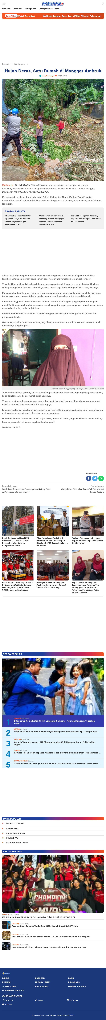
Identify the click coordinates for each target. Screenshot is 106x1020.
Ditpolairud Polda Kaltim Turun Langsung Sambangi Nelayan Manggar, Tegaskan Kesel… (54, 722)
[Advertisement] (53, 40)
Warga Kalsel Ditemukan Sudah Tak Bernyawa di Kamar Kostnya (82, 489)
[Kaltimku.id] (53, 3)
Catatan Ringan (20, 761)
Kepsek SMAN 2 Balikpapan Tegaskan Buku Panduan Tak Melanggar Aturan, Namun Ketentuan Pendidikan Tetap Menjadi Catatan (85, 587)
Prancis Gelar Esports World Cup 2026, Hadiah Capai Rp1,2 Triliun (45, 926)
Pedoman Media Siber (13, 990)
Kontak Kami (41, 986)
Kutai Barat (12, 828)
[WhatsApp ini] (101, 478)
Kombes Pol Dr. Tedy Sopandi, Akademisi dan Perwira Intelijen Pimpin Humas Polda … (57, 752)
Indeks (5, 978)
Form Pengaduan (77, 986)
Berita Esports (12, 851)
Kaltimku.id (7, 185)
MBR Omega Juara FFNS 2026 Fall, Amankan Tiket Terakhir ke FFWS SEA (38, 917)
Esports (5, 915)
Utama (17, 729)
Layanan (17, 718)
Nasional (18, 740)
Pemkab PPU (12, 838)
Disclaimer (74, 982)
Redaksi (6, 982)
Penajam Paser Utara (17, 842)
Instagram (74, 1000)
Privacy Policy (42, 982)
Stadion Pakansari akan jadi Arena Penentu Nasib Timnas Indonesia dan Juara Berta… (57, 763)
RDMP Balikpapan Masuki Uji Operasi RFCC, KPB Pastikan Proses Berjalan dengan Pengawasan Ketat (18, 220)
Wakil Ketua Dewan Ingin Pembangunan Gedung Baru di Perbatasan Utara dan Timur (26, 489)
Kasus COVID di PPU (15, 833)
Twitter (40, 1000)
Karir (71, 978)
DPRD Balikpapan (15, 823)
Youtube (8, 1004)
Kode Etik (40, 978)
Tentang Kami (9, 986)
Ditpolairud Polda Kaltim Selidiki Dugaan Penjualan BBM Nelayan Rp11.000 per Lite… (56, 731)
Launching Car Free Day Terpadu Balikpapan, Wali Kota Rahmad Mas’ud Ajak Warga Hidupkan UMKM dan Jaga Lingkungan (17, 586)
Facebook (9, 1000)
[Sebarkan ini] (88, 478)
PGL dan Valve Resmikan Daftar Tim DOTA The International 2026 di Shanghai (51, 936)
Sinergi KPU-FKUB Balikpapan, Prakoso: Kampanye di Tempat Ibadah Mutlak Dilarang (51, 585)
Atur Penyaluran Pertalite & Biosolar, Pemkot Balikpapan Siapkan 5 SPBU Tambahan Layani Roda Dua (51, 220)
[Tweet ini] (95, 478)
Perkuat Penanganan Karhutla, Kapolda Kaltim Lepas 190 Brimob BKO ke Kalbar (86, 218)
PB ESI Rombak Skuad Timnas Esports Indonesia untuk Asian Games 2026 (49, 947)
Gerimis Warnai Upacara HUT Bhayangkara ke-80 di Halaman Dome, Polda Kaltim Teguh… (54, 743)
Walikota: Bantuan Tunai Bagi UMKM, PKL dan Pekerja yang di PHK (47, 16)
